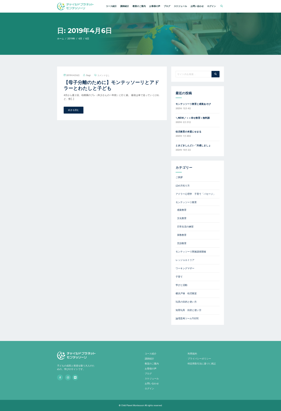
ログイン (211, 6)
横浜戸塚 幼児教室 (186, 293)
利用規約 (192, 353)
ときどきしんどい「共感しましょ (193, 145)
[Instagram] (68, 377)
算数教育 (181, 235)
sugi (88, 75)
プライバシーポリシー (199, 358)
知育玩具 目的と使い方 (188, 310)
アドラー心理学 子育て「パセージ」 (195, 194)
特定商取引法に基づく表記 (202, 363)
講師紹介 (124, 6)
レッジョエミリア (185, 260)
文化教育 (181, 218)
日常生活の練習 (185, 226)
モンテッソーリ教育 (186, 202)
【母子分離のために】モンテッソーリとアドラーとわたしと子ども (111, 85)
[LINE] (75, 377)
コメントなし (103, 75)
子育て (179, 276)
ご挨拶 (179, 177)
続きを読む (73, 110)
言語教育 (181, 243)
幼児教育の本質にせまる (188, 131)
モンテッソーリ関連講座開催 (191, 251)
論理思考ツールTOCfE (187, 318)
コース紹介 (111, 6)
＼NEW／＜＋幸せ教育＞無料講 (193, 117)
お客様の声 (154, 6)
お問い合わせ (197, 6)
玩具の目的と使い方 (186, 301)
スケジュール (180, 6)
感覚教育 (181, 210)
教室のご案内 (139, 6)
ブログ (167, 6)
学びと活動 (181, 285)
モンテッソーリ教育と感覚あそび (193, 104)
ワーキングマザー (185, 268)
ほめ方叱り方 (183, 185)
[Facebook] (60, 377)
